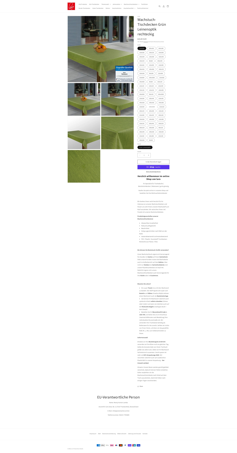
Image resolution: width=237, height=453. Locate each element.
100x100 (151, 132)
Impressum (93, 433)
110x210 (161, 107)
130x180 (151, 57)
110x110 (141, 86)
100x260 (141, 69)
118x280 (161, 65)
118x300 (141, 77)
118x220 (151, 52)
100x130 (160, 115)
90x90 (151, 140)
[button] (105, 4)
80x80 (151, 61)
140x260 (141, 102)
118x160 (141, 136)
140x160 (161, 132)
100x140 (151, 123)
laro (72, 448)
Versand (145, 41)
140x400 (141, 82)
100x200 (141, 140)
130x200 (141, 73)
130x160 (141, 65)
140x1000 (152, 77)
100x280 (151, 111)
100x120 (141, 111)
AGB (99, 433)
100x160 (151, 48)
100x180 (151, 127)
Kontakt (145, 433)
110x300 (160, 73)
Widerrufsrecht (121, 433)
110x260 (161, 77)
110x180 (161, 119)
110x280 (141, 115)
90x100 (151, 73)
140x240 (159, 61)
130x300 (161, 52)
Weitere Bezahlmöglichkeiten (153, 171)
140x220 (160, 123)
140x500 (141, 94)
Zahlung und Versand (134, 433)
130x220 (141, 61)
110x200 (151, 65)
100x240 (141, 132)
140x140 (151, 102)
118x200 (141, 52)
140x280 (161, 102)
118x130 (151, 115)
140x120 (161, 69)
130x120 (159, 82)
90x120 (151, 94)
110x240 (160, 86)
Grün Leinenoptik (145, 147)
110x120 (151, 86)
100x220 (141, 127)
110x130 (161, 111)
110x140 (160, 136)
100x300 (151, 69)
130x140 (151, 98)
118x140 (161, 98)
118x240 (141, 98)
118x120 (141, 123)
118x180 (151, 136)
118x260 (141, 107)
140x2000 (161, 94)
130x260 (141, 119)
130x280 (161, 90)
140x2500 (153, 107)
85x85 (151, 82)
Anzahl (139, 151)
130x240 (161, 57)
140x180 (160, 48)
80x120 (161, 127)
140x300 (151, 119)
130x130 (141, 90)
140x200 (141, 57)
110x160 (141, 48)
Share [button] (141, 386)
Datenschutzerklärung (109, 433)
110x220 (151, 90)
